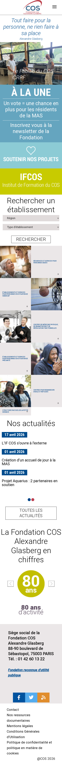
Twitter (31, 697)
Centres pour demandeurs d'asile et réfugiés (46, 397)
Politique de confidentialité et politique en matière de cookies (29, 747)
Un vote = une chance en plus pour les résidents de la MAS (31, 109)
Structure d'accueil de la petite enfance (15, 411)
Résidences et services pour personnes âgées (46, 268)
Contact (13, 710)
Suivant (55, 79)
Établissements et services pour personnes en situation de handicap (15, 299)
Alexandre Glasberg (31, 38)
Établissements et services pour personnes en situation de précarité (15, 364)
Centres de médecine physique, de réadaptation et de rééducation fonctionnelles (46, 332)
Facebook (19, 697)
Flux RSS (43, 697)
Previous (45, 79)
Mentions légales (20, 726)
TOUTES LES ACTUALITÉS (31, 513)
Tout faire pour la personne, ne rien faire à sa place (31, 26)
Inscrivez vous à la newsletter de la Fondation (31, 131)
